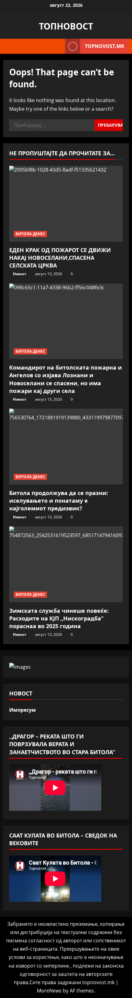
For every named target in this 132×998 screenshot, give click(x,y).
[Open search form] (57, 46)
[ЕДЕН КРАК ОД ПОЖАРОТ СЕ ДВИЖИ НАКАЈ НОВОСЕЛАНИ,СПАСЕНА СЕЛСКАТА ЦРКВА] (66, 204)
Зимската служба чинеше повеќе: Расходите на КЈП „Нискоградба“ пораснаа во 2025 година (59, 618)
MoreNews (49, 990)
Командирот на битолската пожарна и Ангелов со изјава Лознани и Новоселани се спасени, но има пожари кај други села (65, 379)
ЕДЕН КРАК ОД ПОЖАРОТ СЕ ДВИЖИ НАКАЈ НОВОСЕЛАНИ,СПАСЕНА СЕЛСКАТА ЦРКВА (60, 257)
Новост (19, 273)
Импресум (22, 710)
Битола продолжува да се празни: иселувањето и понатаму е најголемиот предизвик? (58, 500)
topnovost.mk (104, 46)
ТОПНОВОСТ (66, 26)
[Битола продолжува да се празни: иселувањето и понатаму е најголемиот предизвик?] (66, 447)
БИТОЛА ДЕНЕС (30, 233)
